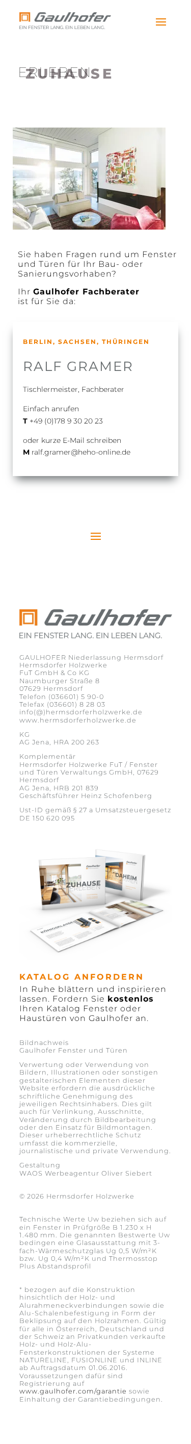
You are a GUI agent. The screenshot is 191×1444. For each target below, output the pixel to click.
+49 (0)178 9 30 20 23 (66, 421)
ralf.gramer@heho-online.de (81, 452)
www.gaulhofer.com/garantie (73, 1391)
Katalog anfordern (81, 977)
